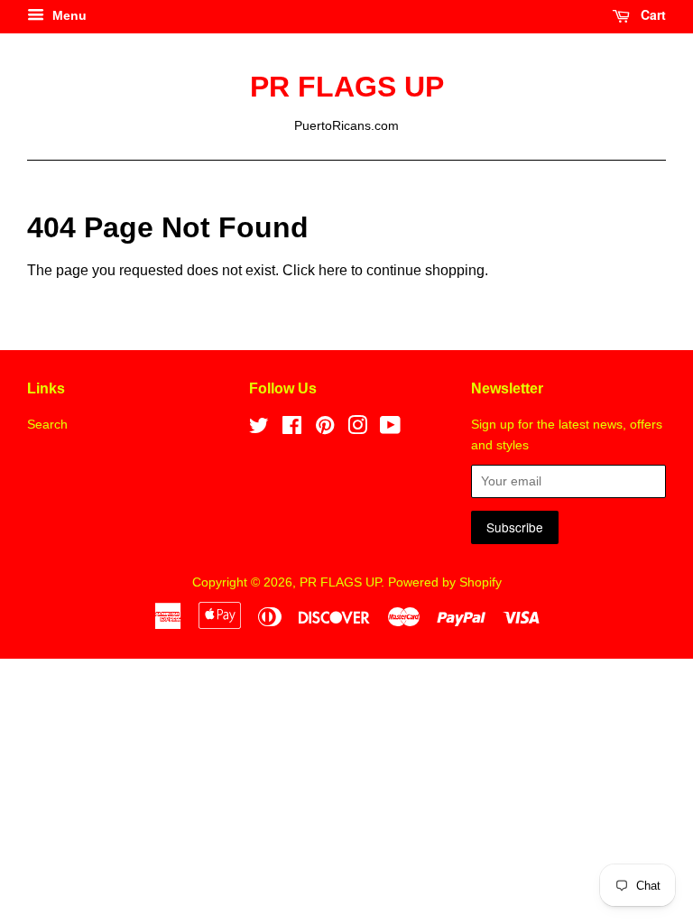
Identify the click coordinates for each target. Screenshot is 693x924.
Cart (651, 14)
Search (47, 424)
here (333, 270)
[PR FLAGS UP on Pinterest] (325, 429)
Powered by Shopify (445, 582)
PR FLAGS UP (347, 86)
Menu (68, 15)
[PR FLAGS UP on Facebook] (292, 429)
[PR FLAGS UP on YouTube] (390, 429)
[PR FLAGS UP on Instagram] (357, 429)
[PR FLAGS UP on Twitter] (259, 429)
